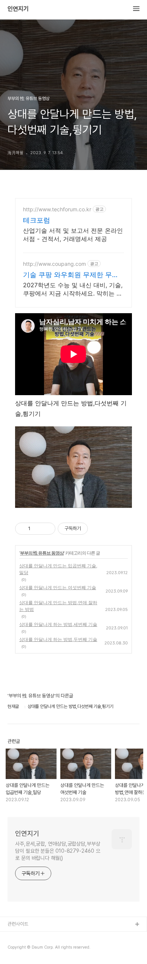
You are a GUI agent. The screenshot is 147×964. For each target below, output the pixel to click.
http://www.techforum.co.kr (57, 209)
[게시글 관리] (47, 528)
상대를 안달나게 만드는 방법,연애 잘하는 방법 (58, 606)
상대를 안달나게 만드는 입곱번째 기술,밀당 (58, 569)
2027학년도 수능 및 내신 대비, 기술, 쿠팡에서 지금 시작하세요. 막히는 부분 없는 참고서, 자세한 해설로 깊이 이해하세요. (72, 289)
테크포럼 (36, 220)
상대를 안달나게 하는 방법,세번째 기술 (58, 624)
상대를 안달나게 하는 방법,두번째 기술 (58, 639)
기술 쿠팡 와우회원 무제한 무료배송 (71, 275)
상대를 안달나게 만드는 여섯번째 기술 (57, 587)
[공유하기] (37, 528)
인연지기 (18, 9)
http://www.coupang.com (54, 264)
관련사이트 (18, 924)
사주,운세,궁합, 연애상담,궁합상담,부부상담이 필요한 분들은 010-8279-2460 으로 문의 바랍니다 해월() (57, 851)
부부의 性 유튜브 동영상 (42, 553)
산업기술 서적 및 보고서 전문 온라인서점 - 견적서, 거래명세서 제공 (73, 235)
